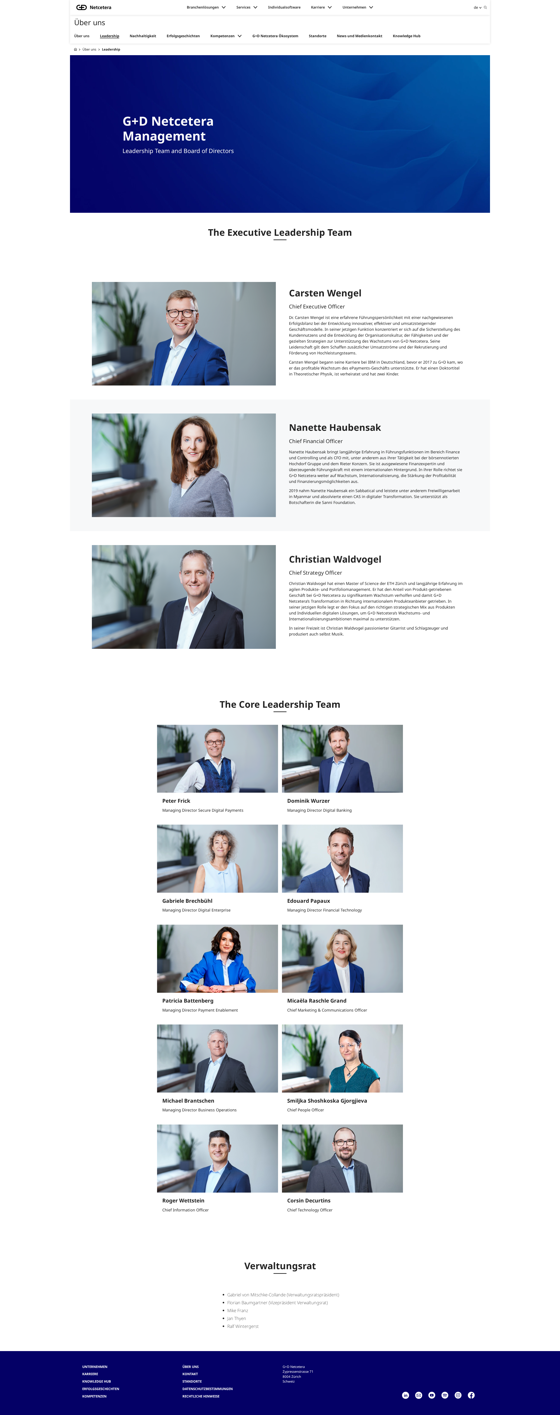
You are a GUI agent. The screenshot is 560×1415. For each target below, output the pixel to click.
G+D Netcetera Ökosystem (275, 36)
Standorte (317, 36)
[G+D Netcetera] (75, 49)
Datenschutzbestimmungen (207, 1389)
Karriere (318, 7)
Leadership (109, 36)
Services (243, 7)
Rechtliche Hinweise (200, 1396)
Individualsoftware (284, 7)
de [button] (476, 7)
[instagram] (458, 1395)
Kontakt (190, 1374)
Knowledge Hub (406, 36)
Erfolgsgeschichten (183, 36)
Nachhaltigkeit (143, 36)
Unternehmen (354, 7)
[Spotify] (444, 1395)
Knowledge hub (96, 1381)
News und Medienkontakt (359, 36)
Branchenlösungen (203, 7)
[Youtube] (431, 1395)
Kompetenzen (222, 36)
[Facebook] (471, 1395)
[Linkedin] (405, 1395)
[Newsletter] (418, 1395)
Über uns (81, 36)
